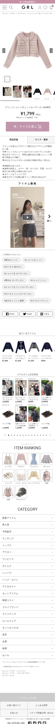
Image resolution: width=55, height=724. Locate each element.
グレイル (5, 13)
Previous (5, 435)
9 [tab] (31, 435)
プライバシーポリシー (19, 719)
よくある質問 (41, 705)
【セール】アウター (24, 673)
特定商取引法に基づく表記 (35, 719)
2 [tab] (11, 435)
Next (50, 435)
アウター (12, 13)
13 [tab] (43, 435)
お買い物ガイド (14, 705)
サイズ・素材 (41, 139)
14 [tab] (46, 435)
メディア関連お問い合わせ (41, 713)
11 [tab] (37, 435)
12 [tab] (40, 435)
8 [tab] (28, 435)
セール (12, 675)
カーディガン (22, 13)
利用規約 (8, 719)
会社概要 (47, 719)
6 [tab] (23, 435)
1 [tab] (8, 435)
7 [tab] (26, 435)
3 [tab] (14, 435)
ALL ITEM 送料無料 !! (27, 2)
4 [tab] (17, 435)
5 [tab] (20, 435)
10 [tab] (34, 435)
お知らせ (14, 713)
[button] (3, 50)
